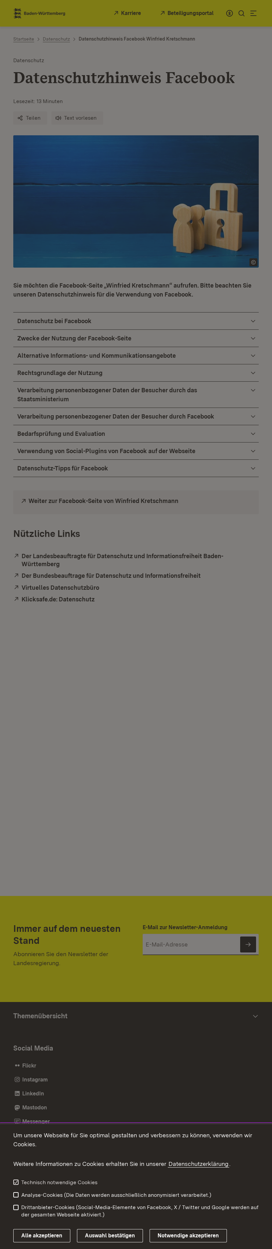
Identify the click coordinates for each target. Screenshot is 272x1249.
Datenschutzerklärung (199, 1163)
